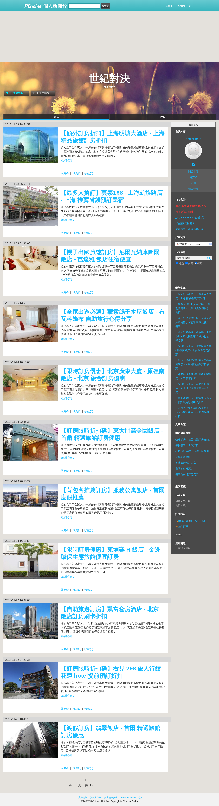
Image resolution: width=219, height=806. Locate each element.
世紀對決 (109, 78)
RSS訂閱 (183, 520)
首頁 (56, 116)
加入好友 (193, 188)
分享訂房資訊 (183, 456)
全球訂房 (193, 445)
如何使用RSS (198, 520)
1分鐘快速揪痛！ (185, 223)
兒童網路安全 (111, 797)
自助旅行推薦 (183, 468)
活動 (162, 116)
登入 (191, 6)
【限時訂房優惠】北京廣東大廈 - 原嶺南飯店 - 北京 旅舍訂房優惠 (193, 350)
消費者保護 (95, 797)
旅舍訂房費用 (201, 451)
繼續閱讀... (67, 160)
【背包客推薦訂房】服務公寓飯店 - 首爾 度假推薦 (193, 376)
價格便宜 (180, 445)
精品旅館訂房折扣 (198, 439)
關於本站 (193, 171)
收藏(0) (88, 173)
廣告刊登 (82, 797)
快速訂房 (180, 439)
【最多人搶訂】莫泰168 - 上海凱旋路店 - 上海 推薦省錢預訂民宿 (192, 308)
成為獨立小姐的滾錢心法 (189, 229)
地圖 (193, 183)
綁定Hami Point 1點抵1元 (189, 217)
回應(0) (65, 173)
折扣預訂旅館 (183, 451)
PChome (181, 6)
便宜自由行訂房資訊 (186, 474)
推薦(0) (77, 173)
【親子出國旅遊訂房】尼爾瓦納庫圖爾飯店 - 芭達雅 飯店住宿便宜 (193, 322)
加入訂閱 (183, 526)
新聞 (168, 6)
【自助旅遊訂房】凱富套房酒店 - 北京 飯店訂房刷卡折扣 (193, 400)
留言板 (193, 177)
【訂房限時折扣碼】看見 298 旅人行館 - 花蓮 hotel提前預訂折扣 (192, 412)
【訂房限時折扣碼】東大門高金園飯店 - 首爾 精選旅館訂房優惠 (193, 364)
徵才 (140, 797)
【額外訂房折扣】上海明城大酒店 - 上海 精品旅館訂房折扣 (193, 296)
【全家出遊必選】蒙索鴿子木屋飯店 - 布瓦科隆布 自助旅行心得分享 (193, 336)
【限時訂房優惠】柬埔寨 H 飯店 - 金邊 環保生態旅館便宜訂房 (192, 388)
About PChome (128, 797)
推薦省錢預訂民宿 (185, 462)
